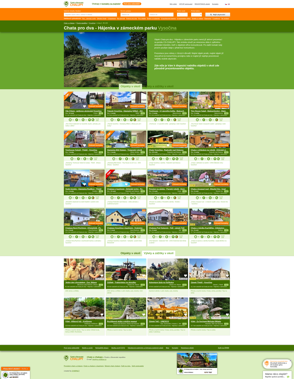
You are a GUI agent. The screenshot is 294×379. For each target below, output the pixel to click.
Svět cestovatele (138, 366)
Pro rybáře (142, 18)
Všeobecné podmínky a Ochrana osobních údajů (145, 348)
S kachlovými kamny (168, 18)
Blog (167, 348)
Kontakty (215, 4)
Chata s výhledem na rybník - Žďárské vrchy (210, 150)
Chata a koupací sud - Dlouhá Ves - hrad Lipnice (212, 189)
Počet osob (181, 11)
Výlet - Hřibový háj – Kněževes (78, 321)
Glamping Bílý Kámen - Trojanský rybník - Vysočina (129, 150)
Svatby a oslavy (197, 18)
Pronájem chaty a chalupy (73, 366)
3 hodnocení (141, 212)
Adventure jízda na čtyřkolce (161, 282)
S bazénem (112, 18)
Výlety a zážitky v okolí (159, 86)
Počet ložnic (195, 11)
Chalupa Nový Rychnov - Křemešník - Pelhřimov (86, 228)
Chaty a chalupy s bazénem (93, 366)
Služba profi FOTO (118, 348)
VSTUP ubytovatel (185, 4)
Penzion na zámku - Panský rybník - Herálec (168, 189)
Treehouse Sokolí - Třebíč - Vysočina (81, 150)
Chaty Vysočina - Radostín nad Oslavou (166, 150)
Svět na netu (126, 366)
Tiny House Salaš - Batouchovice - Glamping (210, 111)
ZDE (97, 120)
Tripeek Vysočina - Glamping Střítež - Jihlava (126, 111)
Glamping (207, 18)
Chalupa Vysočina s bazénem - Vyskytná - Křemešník (130, 228)
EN (229, 4)
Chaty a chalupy (69, 23)
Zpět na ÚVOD (223, 348)
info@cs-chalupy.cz (99, 359)
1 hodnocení (99, 134)
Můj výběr (173, 4)
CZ (226, 4)
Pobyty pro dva (131, 18)
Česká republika (81, 23)
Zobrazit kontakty (96, 106)
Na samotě (121, 18)
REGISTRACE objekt (202, 4)
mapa (100, 284)
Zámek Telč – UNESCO (159, 321)
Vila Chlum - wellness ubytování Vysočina (83, 111)
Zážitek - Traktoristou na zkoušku (121, 282)
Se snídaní (225, 18)
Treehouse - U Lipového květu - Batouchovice (169, 111)
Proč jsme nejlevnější (71, 348)
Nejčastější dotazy (102, 348)
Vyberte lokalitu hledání (72, 11)
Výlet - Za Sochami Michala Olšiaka (206, 321)
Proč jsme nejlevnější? (132, 4)
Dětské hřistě (101, 18)
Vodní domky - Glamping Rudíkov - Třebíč (83, 189)
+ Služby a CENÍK (15, 369)
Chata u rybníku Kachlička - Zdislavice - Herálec (211, 228)
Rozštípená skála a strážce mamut (122, 321)
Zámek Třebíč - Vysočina (201, 282)
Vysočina (92, 23)
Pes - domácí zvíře (89, 18)
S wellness (216, 18)
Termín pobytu (125, 11)
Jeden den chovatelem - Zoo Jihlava (81, 282)
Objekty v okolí (130, 86)
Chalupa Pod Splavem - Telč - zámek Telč (167, 228)
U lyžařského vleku (184, 18)
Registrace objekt (187, 348)
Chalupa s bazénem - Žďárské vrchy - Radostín (127, 189)
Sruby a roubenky (153, 18)
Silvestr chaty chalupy (112, 366)
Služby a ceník (87, 348)
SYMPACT (76, 371)
